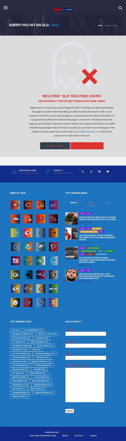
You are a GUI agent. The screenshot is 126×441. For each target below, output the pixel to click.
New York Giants (20, 369)
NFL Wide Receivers (21, 338)
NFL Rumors (41, 338)
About (65, 436)
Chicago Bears (41, 377)
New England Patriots (22, 334)
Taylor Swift (18, 389)
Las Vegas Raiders (21, 365)
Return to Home (55, 146)
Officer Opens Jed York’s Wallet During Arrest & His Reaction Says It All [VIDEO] (97, 218)
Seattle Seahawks (39, 342)
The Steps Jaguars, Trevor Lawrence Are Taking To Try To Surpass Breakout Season (97, 237)
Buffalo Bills (19, 361)
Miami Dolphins (20, 396)
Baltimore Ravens (21, 377)
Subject (68, 354)
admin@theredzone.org (63, 173)
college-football (21, 353)
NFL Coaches (19, 342)
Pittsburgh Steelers (45, 353)
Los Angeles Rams (43, 365)
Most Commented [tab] (90, 204)
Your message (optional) (77, 366)
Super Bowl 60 (20, 349)
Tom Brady (39, 369)
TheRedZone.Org (52, 432)
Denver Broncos (20, 385)
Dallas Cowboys (45, 346)
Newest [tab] (73, 203)
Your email (70, 342)
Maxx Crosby (37, 389)
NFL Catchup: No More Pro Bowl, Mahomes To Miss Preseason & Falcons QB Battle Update (97, 260)
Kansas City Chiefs (47, 334)
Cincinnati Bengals (21, 393)
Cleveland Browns (21, 357)
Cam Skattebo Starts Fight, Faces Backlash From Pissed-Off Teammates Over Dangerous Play (96, 276)
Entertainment (19, 381)
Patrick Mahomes (40, 381)
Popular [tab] (107, 203)
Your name (70, 330)
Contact (93, 436)
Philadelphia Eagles (41, 361)
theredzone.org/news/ (28, 173)
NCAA (36, 349)
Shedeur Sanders (37, 373)
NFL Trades (18, 373)
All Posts (79, 436)
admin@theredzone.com (87, 131)
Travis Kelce (42, 357)
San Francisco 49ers (22, 346)
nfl (16, 330)
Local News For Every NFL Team (42, 436)
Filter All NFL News (87, 146)
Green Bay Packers (42, 385)
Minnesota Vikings (44, 393)
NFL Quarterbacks (34, 330)
